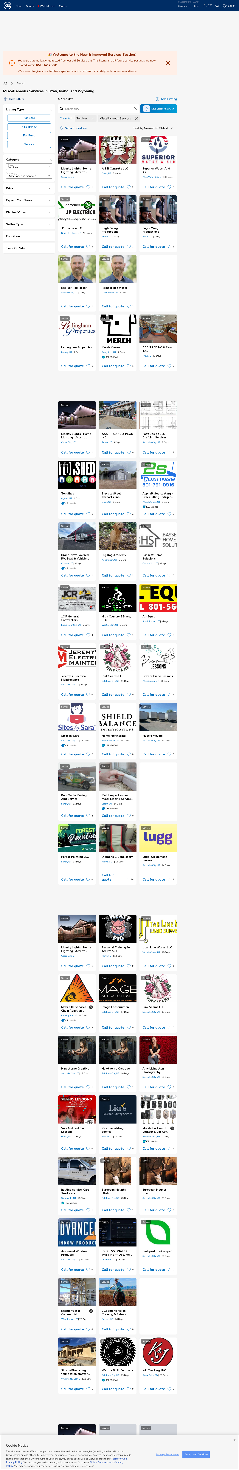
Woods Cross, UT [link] (151, 501)
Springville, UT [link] (68, 1198)
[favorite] (88, 187)
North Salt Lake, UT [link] (71, 233)
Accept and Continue (196, 1454)
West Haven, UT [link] (69, 292)
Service (29, 144)
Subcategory (12, 174)
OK (234, 1440)
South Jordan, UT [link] (151, 621)
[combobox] (29, 166)
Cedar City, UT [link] (68, 176)
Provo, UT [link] (107, 236)
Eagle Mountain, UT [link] (71, 624)
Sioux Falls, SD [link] (150, 1375)
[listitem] (77, 164)
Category (10, 165)
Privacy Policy (14, 1462)
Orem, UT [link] (106, 173)
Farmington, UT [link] (69, 1015)
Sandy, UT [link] (66, 803)
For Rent (29, 135)
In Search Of (29, 127)
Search (21, 83)
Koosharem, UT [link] (109, 559)
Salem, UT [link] (107, 803)
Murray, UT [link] (66, 352)
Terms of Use (119, 1458)
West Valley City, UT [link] (152, 176)
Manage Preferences (167, 1454)
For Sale (29, 118)
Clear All (66, 118)
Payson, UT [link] (107, 1319)
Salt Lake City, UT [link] (151, 442)
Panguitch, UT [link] (109, 352)
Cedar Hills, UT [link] (150, 563)
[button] (49, 167)
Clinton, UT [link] (67, 563)
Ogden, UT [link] (66, 498)
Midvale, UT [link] (108, 861)
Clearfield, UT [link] (109, 1259)
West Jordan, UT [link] (110, 624)
